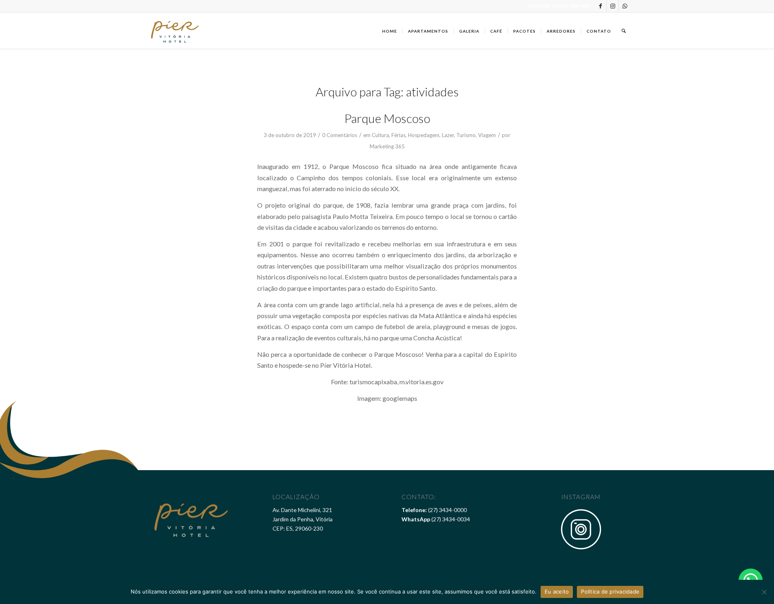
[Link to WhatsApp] (625, 6)
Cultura (380, 135)
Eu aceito (557, 591)
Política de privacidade (610, 591)
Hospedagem (423, 135)
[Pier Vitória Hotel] (175, 30)
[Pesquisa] (623, 30)
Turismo (466, 135)
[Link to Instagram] (612, 6)
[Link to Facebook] (600, 6)
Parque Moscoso (387, 118)
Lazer (448, 135)
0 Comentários (339, 135)
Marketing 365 (387, 146)
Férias (398, 135)
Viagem (487, 135)
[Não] (764, 592)
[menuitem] (389, 30)
